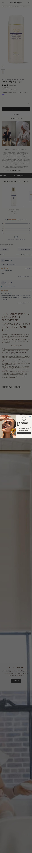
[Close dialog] (30, 416)
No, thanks (24, 435)
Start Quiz (24, 433)
